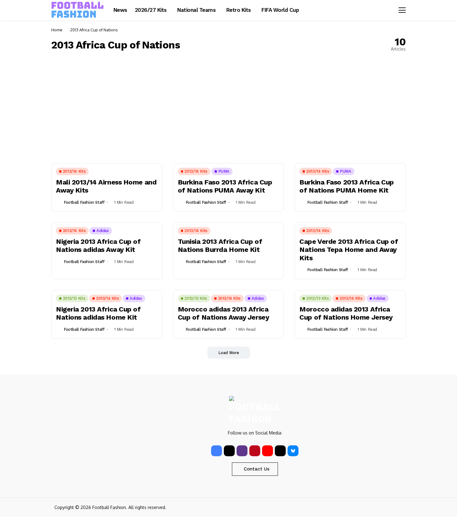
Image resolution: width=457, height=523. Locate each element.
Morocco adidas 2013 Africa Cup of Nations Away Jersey (223, 313)
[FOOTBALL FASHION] (77, 10)
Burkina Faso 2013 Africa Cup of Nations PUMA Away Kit (225, 186)
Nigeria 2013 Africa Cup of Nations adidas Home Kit (98, 313)
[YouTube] (267, 450)
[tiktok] (280, 450)
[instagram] (242, 450)
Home (56, 29)
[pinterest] (254, 450)
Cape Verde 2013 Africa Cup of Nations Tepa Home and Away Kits (348, 250)
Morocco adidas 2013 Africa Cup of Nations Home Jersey (346, 313)
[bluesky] (293, 450)
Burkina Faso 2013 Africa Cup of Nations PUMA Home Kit (346, 186)
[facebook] (216, 450)
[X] (229, 450)
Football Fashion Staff (84, 202)
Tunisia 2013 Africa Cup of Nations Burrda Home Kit (220, 245)
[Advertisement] (228, 107)
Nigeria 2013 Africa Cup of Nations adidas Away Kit (98, 245)
